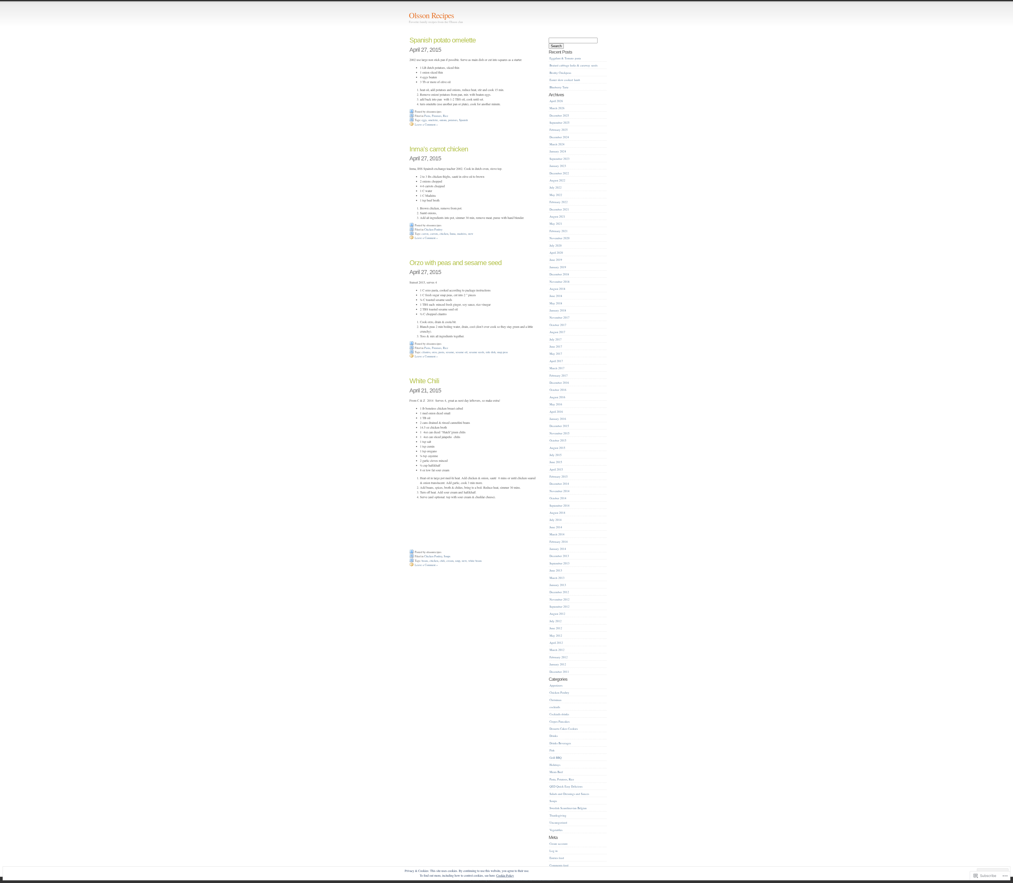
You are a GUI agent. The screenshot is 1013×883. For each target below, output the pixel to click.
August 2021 (557, 216)
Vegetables (555, 830)
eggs (424, 120)
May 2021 (555, 223)
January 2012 (557, 664)
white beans (475, 561)
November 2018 (559, 282)
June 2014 (555, 527)
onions (443, 120)
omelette (433, 120)
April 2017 (556, 361)
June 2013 (555, 570)
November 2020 (559, 238)
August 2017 (557, 332)
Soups (447, 556)
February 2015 (558, 476)
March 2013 (557, 578)
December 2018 (559, 274)
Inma (453, 234)
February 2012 (558, 657)
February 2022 (558, 202)
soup (457, 561)
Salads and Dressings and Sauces (569, 794)
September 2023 (559, 159)
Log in (553, 851)
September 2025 (559, 122)
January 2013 (557, 585)
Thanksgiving (557, 815)
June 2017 (555, 346)
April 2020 (556, 253)
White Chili (424, 381)
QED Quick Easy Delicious (565, 786)
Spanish (463, 120)
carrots (434, 234)
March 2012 (557, 650)
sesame (450, 352)
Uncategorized (558, 822)
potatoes (452, 120)
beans (425, 561)
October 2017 (557, 325)
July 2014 (555, 520)
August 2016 (557, 397)
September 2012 (559, 606)
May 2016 (555, 404)
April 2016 (556, 412)
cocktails (554, 707)
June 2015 (555, 462)
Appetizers (555, 685)
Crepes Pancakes (559, 721)
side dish (490, 352)
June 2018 (555, 296)
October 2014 (557, 498)
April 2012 (556, 643)
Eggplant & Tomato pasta (565, 58)
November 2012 (559, 599)
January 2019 (557, 267)
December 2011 (559, 672)
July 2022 (555, 187)
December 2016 (559, 383)
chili (442, 561)
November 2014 (559, 491)
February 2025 (558, 130)
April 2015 (556, 469)
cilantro (426, 352)
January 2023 (557, 166)
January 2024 (557, 151)
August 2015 (557, 448)
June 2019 (555, 260)
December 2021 (559, 209)
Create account (558, 844)
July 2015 (555, 455)
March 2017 (557, 368)
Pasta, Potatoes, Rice (436, 116)
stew (470, 234)
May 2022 (555, 195)
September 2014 (559, 505)
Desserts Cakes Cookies (563, 729)
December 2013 (559, 556)
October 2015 (557, 440)
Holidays (554, 765)
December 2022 (559, 173)
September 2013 (559, 563)
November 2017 (559, 317)
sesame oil (461, 352)
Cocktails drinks (559, 714)
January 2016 (557, 419)
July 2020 (555, 245)
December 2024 (559, 137)
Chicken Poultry (433, 229)
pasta (441, 352)
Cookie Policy (505, 875)
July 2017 (555, 339)
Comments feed (558, 865)
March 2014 (557, 534)
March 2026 (557, 108)
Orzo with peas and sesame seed (455, 263)
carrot (425, 234)
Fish (552, 750)
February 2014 (558, 542)
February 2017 (558, 375)
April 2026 (556, 101)
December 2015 (559, 426)
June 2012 (555, 628)
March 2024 (557, 144)
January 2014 (557, 549)
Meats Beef (556, 772)
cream (449, 561)
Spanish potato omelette (442, 40)
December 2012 (559, 592)
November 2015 (559, 433)
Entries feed (556, 858)
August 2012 (557, 614)
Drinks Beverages (560, 743)
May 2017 (555, 354)
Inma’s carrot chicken (438, 149)
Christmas (555, 700)
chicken (443, 234)
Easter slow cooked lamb (564, 80)
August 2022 (557, 180)
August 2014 (557, 513)
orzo (434, 352)
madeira (461, 234)
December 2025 (559, 115)
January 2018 (557, 310)
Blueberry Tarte (558, 87)
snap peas (502, 352)
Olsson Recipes (431, 15)
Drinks (553, 736)
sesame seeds (476, 352)
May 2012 (555, 635)
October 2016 (557, 390)
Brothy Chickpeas (560, 73)
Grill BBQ (555, 758)
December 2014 (559, 484)
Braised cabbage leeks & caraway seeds (573, 65)
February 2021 (558, 231)
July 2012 (555, 621)
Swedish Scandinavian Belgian (568, 808)
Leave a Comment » (426, 124)
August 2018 (557, 289)
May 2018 (555, 303)
